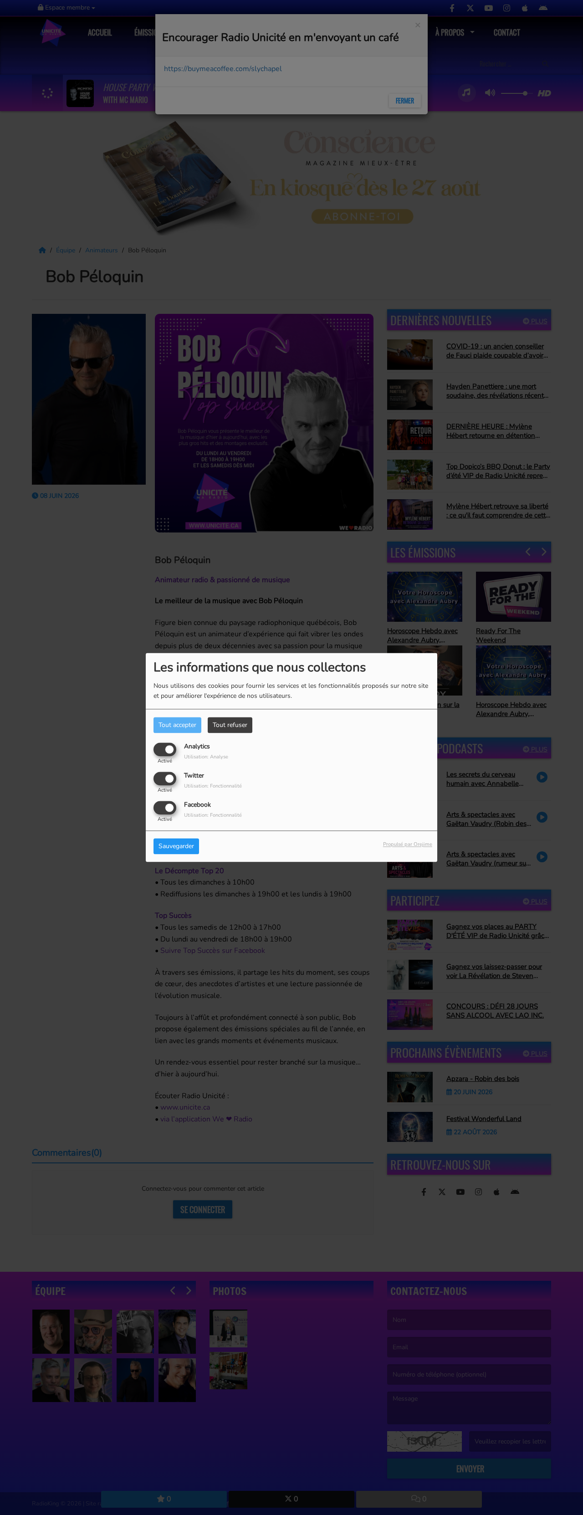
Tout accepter (177, 725)
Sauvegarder (176, 846)
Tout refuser (230, 725)
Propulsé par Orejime (407, 844)
